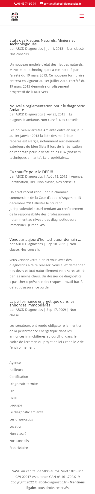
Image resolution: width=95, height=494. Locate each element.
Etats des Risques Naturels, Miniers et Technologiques (42, 42)
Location (15, 426)
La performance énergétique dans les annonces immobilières (41, 303)
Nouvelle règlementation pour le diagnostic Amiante (47, 107)
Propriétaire (18, 447)
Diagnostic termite (23, 384)
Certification (18, 182)
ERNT (13, 398)
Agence (76, 176)
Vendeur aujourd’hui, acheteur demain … (45, 239)
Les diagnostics (21, 419)
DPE (33, 182)
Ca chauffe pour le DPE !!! (31, 171)
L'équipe (15, 405)
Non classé (75, 48)
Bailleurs (16, 370)
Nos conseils (19, 54)
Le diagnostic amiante (26, 412)
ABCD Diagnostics (29, 48)
